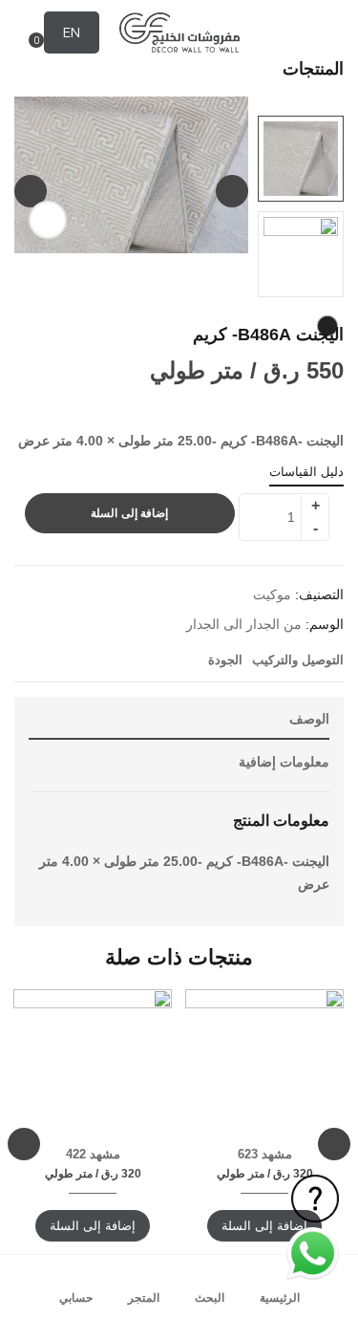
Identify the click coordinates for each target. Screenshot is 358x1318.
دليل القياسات (306, 472)
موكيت (272, 594)
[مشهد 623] (264, 1068)
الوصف (309, 718)
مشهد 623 (265, 1154)
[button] (26, 33)
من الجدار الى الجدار (244, 624)
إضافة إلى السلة (129, 513)
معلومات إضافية (284, 761)
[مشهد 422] (92, 1068)
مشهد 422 (93, 1154)
